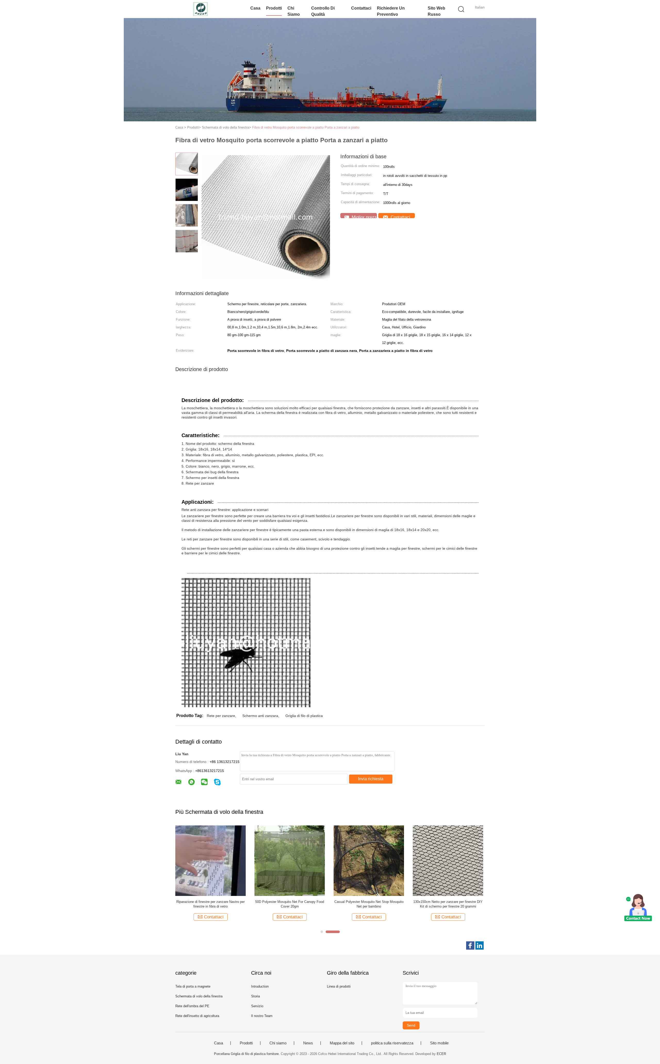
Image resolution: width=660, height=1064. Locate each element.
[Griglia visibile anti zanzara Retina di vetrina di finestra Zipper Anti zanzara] (369, 860)
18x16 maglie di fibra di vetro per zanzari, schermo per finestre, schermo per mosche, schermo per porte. (210, 904)
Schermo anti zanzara (260, 716)
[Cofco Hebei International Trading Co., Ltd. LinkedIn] (479, 945)
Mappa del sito (342, 1043)
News (308, 1043)
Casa (255, 8)
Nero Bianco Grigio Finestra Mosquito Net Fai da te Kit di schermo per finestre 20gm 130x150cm (448, 904)
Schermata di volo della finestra (198, 996)
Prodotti (274, 8)
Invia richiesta (370, 779)
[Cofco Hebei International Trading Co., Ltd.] (200, 9)
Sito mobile (439, 1043)
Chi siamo (293, 11)
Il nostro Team (262, 1016)
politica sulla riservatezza (392, 1043)
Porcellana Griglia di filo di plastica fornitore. (247, 1054)
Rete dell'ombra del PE (192, 1006)
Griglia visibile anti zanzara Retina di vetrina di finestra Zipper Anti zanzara (368, 904)
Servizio (257, 1006)
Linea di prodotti (339, 986)
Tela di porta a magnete (192, 986)
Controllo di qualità (323, 11)
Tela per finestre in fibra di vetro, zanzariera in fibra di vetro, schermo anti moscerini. (289, 904)
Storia (255, 996)
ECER (441, 1054)
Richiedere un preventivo (391, 11)
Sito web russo (436, 11)
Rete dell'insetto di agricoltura (197, 1016)
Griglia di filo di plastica (304, 716)
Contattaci (361, 8)
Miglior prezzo (363, 216)
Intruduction (260, 986)
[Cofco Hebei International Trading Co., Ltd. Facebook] (470, 945)
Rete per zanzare (221, 716)
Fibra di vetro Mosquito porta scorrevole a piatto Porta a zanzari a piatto (305, 127)
